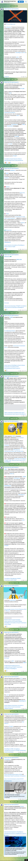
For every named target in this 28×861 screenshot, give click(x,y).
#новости (6, 76)
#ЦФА (13, 246)
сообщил (6, 177)
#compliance (7, 158)
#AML (10, 460)
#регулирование (19, 160)
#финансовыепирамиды (10, 305)
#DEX (21, 448)
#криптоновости (8, 246)
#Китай (7, 186)
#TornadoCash (20, 437)
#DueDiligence (19, 52)
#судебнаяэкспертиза (21, 833)
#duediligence (20, 831)
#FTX (21, 678)
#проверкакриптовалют (13, 774)
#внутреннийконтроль (9, 160)
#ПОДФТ (15, 155)
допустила (22, 192)
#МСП (17, 115)
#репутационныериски (9, 112)
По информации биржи (9, 330)
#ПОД (20, 774)
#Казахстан (8, 230)
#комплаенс (14, 307)
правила (23, 222)
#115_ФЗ (10, 143)
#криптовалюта (14, 158)
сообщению (8, 27)
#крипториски (7, 307)
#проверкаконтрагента (9, 750)
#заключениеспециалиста (10, 831)
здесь (17, 57)
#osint (5, 774)
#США (7, 213)
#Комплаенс (23, 750)
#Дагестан (12, 24)
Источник (6, 302)
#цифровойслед (8, 667)
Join (22, 1)
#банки (20, 158)
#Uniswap (6, 445)
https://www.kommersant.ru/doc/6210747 (14, 778)
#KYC (24, 52)
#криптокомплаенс (16, 706)
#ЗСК (10, 93)
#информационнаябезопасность (12, 665)
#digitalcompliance (8, 708)
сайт (8, 694)
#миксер (14, 460)
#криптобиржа (21, 365)
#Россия (8, 24)
